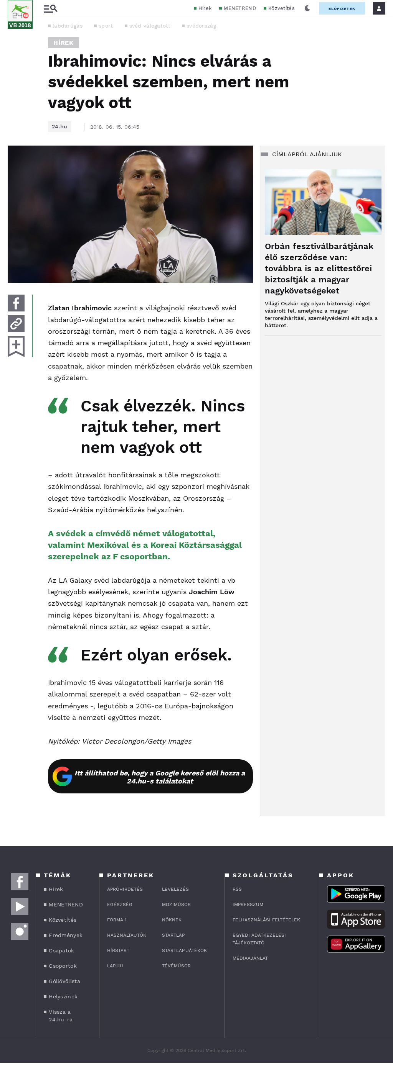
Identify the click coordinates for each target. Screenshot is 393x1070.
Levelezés (175, 889)
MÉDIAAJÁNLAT (250, 958)
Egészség (119, 904)
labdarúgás (68, 26)
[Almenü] (50, 8)
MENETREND (240, 8)
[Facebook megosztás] (16, 303)
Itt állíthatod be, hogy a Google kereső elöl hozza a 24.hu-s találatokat (159, 777)
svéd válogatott (150, 26)
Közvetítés (281, 8)
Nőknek (172, 920)
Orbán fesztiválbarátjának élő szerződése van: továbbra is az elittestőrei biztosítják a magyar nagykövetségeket (319, 268)
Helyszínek (63, 996)
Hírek (205, 8)
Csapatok (61, 950)
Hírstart (118, 950)
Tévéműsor (176, 965)
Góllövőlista (64, 981)
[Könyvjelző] (16, 346)
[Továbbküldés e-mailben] (16, 323)
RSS (237, 889)
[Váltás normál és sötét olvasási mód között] (307, 8)
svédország (201, 26)
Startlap (173, 935)
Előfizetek (342, 9)
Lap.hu (115, 965)
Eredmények (66, 935)
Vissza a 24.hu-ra (61, 1015)
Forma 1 (117, 920)
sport (106, 26)
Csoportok (63, 966)
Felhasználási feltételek (266, 920)
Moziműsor (176, 904)
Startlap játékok (184, 950)
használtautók (126, 935)
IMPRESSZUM (248, 904)
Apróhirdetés (125, 889)
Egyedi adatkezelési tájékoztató (259, 938)
